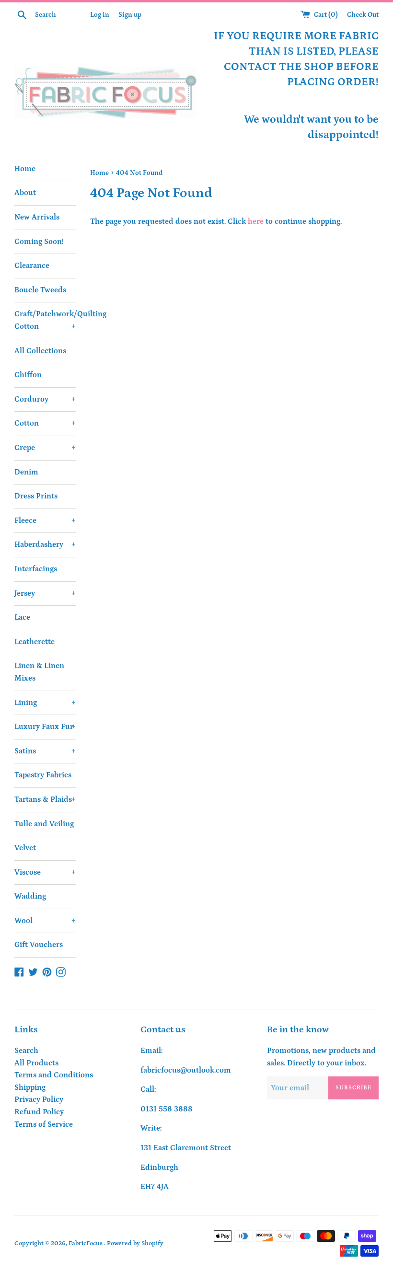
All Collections (40, 351)
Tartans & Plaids (45, 799)
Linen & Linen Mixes (39, 671)
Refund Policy (39, 1112)
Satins (45, 751)
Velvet (25, 847)
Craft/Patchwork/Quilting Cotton (45, 320)
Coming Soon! (39, 241)
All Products (36, 1063)
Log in (99, 15)
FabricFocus (86, 1243)
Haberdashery (45, 544)
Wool (45, 920)
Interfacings (35, 569)
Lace (22, 617)
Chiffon (28, 374)
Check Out (363, 15)
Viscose (45, 872)
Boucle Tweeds (40, 290)
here (256, 221)
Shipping (30, 1087)
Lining (45, 702)
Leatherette (34, 641)
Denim (26, 472)
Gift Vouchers (38, 944)
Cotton (45, 423)
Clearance (31, 265)
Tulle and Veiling (44, 824)
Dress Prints (36, 496)
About (25, 192)
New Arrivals (36, 217)
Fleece (45, 520)
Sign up (129, 15)
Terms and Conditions (53, 1075)
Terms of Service (43, 1124)
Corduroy (45, 399)
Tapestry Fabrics (42, 775)
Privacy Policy (38, 1099)
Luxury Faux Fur (45, 726)
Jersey (45, 593)
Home (24, 168)
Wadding (30, 896)
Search (26, 1050)
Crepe (45, 447)
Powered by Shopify (135, 1243)
